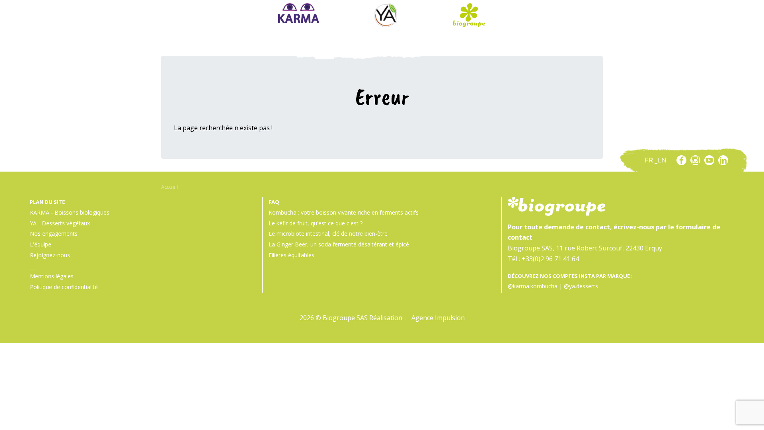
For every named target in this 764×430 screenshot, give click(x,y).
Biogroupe (469, 15)
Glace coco (385, 5)
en (662, 159)
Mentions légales (52, 276)
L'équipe (40, 244)
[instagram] (695, 160)
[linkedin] (723, 160)
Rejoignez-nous (50, 255)
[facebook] (681, 160)
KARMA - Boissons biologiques (69, 212)
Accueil (169, 186)
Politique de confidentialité (64, 287)
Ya (385, 15)
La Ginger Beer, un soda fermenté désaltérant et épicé (339, 244)
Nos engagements (54, 233)
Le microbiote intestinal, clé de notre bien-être (328, 233)
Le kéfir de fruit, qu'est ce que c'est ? (316, 223)
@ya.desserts (581, 286)
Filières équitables (291, 255)
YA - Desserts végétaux (60, 223)
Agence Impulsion (438, 317)
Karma (299, 13)
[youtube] (709, 160)
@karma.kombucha (532, 286)
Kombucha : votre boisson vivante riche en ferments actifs (344, 212)
